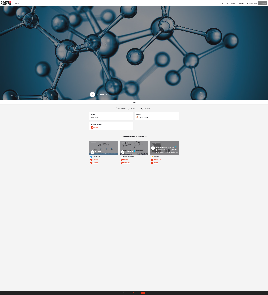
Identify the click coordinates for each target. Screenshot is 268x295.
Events (226, 3)
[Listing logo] (92, 94)
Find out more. (136, 293)
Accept (143, 293)
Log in (250, 3)
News (221, 3)
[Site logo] (6, 3)
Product (134, 102)
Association (241, 3)
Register (255, 3)
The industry (232, 3)
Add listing (263, 3)
